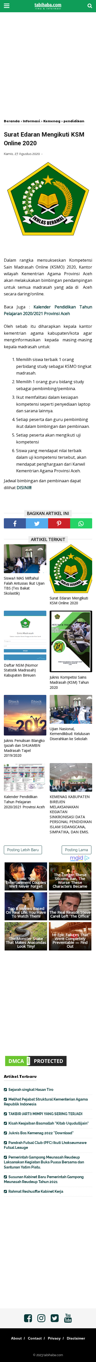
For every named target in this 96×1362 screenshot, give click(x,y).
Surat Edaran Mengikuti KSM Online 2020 (69, 601)
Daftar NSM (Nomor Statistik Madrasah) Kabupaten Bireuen (21, 670)
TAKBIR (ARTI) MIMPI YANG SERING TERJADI (45, 1114)
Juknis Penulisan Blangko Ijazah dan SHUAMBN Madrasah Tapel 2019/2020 (24, 748)
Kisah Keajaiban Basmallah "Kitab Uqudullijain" (48, 1123)
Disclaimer (76, 1338)
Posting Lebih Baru (23, 850)
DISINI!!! (24, 487)
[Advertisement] (48, 66)
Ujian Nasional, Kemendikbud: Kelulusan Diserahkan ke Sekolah (70, 733)
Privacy (54, 1338)
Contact (35, 1338)
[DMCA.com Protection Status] (36, 1066)
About (16, 1338)
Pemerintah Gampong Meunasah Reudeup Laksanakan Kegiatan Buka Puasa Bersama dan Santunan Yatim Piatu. (44, 1162)
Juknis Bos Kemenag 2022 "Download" (41, 1133)
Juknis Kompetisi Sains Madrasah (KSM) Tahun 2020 (69, 682)
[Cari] (90, 5)
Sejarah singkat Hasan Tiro (30, 1090)
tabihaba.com (53, 1355)
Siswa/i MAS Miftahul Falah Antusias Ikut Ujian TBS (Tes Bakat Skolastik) (24, 586)
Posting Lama (76, 850)
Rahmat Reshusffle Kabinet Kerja (35, 1191)
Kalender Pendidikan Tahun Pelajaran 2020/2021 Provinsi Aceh (24, 801)
